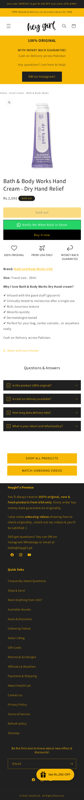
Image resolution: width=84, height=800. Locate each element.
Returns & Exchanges (22, 657)
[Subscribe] (71, 764)
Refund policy (17, 723)
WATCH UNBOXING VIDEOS (42, 470)
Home (3, 93)
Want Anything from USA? (25, 600)
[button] (8, 26)
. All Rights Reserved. (52, 795)
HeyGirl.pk (34, 795)
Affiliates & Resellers (22, 666)
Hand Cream (16, 93)
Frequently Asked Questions (27, 581)
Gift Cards (14, 647)
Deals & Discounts (20, 619)
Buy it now (42, 235)
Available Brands (19, 609)
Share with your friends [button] (23, 350)
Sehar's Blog (16, 638)
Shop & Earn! (16, 590)
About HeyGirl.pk (19, 685)
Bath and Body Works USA (33, 269)
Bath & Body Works (37, 93)
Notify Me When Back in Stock (44, 225)
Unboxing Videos (19, 628)
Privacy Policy (17, 704)
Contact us (15, 695)
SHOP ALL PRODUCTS (42, 458)
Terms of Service (19, 714)
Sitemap (14, 733)
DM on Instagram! (42, 76)
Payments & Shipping (22, 676)
